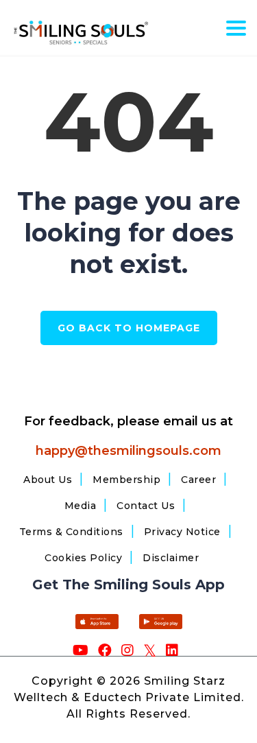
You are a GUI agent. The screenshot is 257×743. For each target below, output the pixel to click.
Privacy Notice (182, 532)
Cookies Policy (83, 558)
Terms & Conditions (71, 532)
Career (198, 479)
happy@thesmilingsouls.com (128, 450)
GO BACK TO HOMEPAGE (129, 328)
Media (80, 505)
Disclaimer (171, 558)
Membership (126, 479)
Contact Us (146, 505)
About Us (47, 479)
